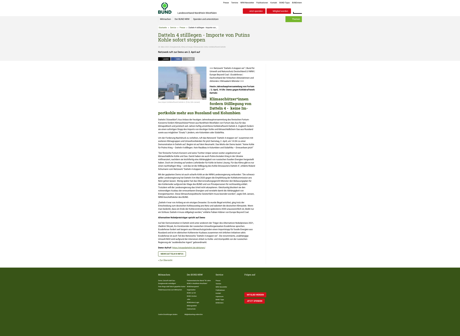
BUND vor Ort (191, 293)
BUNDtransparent (193, 286)
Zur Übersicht (166, 260)
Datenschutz (191, 309)
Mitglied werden (280, 11)
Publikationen (262, 3)
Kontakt (273, 3)
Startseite (163, 27)
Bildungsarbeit (192, 306)
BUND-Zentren (192, 296)
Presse (226, 3)
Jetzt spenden (256, 11)
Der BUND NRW (182, 19)
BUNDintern (297, 3)
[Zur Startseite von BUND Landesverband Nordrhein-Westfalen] (165, 8)
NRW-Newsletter (247, 3)
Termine (234, 3)
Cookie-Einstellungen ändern (167, 314)
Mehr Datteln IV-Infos (172, 254)
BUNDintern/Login (193, 302)
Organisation (191, 290)
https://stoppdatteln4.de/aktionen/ (188, 247)
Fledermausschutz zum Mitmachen (170, 290)
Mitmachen (165, 19)
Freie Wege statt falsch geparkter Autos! (171, 286)
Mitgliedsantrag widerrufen (193, 314)
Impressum (219, 296)
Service (173, 27)
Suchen (300, 10)
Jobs (188, 299)
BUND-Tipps (284, 3)
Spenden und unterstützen (205, 19)
